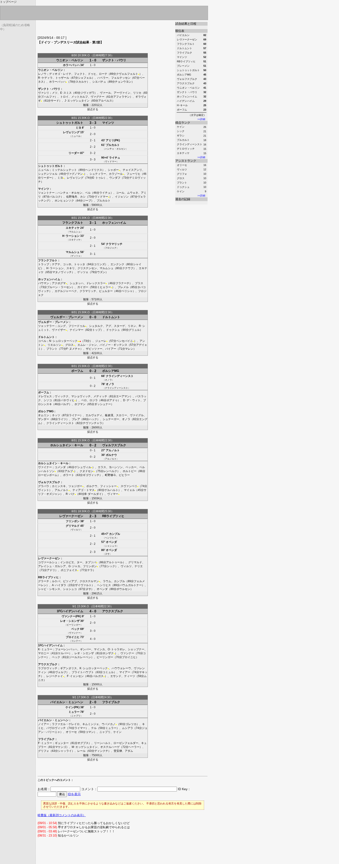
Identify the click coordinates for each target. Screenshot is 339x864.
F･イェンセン (75, 676)
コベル (42, 341)
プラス (139, 283)
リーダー (74, 153)
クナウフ (127, 268)
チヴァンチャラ (92, 423)
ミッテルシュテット (64, 170)
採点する (92, 109)
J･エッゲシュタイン (77, 100)
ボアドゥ (112, 400)
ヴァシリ (43, 92)
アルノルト (113, 450)
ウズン (101, 272)
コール (120, 192)
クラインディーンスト (189, 144)
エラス (102, 467)
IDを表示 (74, 794)
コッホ (67, 264)
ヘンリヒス (110, 537)
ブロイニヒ (73, 637)
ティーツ (129, 676)
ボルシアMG (110, 371)
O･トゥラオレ (116, 649)
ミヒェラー (104, 287)
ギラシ (180, 135)
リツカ (137, 92)
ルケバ (56, 581)
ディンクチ (101, 751)
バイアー (110, 348)
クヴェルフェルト (127, 73)
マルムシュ (74, 231)
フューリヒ (133, 173)
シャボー (113, 170)
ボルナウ (111, 455)
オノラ (108, 380)
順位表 (179, 31)
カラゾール (116, 173)
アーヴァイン (122, 92)
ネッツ (56, 415)
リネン (132, 326)
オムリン (43, 415)
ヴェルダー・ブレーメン (66, 317)
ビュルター (106, 291)
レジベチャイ (54, 676)
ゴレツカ (131, 724)
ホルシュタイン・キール (66, 445)
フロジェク (110, 248)
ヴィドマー (110, 161)
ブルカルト (183, 139)
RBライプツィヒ (113, 516)
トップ (96, 329)
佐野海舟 (71, 196)
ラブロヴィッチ (47, 668)
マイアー (124, 672)
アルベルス (105, 100)
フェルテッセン (121, 77)
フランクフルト (72, 222)
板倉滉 (109, 415)
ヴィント (43, 490)
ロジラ (93, 400)
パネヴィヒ (67, 400)
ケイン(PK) (72, 707)
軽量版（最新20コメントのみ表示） (62, 815)
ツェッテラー (46, 326)
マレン (129, 348)
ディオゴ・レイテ (60, 73)
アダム (129, 751)
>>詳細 (201, 119)
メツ (54, 92)
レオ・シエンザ (70, 621)
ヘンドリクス (94, 170)
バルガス (98, 676)
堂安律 (118, 751)
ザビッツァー (94, 348)
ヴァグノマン (74, 173)
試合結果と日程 (185, 23)
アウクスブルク (112, 611)
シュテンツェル (47, 173)
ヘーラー (134, 747)
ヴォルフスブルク (114, 445)
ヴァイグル (137, 415)
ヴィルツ (182, 169)
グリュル (134, 329)
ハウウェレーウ (121, 668)
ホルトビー (130, 471)
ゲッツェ (75, 256)
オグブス (83, 743)
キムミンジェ (90, 724)
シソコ (48, 400)
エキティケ (183, 153)
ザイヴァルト (83, 585)
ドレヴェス (45, 396)
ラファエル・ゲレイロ (66, 724)
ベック (75, 629)
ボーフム (77, 371)
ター (79, 562)
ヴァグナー (97, 96)
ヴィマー (112, 494)
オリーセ (182, 165)
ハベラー (102, 77)
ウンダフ (114, 177)
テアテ (56, 264)
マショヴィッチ (81, 396)
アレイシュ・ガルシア (52, 566)
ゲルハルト (111, 490)
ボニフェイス (69, 570)
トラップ (43, 264)
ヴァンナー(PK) (71, 616)
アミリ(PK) (113, 140)
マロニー (43, 653)
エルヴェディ (94, 415)
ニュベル (75, 136)
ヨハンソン (116, 467)
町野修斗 (110, 475)
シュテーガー (111, 419)
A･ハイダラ (59, 585)
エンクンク (117, 264)
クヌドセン (86, 471)
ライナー (74, 415)
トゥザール (62, 77)
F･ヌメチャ (73, 348)
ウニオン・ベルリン (69, 60)
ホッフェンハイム (114, 222)
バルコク (55, 196)
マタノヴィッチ (62, 272)
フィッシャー (108, 486)
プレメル (123, 287)
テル (94, 728)
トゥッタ (79, 264)
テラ (90, 570)
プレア (76, 419)
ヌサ (107, 554)
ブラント (182, 182)
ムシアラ (127, 728)
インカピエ (67, 562)
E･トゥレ (98, 177)
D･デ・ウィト (131, 400)
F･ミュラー (45, 743)
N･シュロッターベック (63, 341)
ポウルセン (123, 589)
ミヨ (78, 127)
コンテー (75, 641)
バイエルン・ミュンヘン (66, 702)
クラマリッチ (114, 244)
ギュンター (62, 743)
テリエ (138, 566)
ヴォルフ (60, 672)
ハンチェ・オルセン (115, 149)
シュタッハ (76, 283)
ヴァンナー (74, 633)
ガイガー (82, 287)
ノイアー (43, 724)
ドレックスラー (96, 283)
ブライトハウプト (83, 672)
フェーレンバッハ (66, 649)
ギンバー (85, 649)
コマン (90, 732)
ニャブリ (75, 715)
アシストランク (185, 161)
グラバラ (43, 486)
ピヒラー (124, 475)
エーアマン (123, 396)
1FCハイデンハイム (70, 611)
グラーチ (43, 581)
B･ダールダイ (93, 494)
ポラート (68, 475)
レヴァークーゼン (71, 516)
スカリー (121, 415)
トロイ (64, 96)
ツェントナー (46, 192)
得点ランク (182, 122)
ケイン (180, 126)
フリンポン (73, 521)
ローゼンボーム (47, 475)
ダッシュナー (102, 404)
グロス (180, 178)
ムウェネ (132, 192)
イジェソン (122, 196)
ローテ (103, 73)
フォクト (79, 73)
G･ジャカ (74, 566)
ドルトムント (111, 317)
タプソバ (90, 562)
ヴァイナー (45, 467)
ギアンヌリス (68, 668)
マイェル (129, 490)
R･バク (70, 494)
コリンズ (99, 264)
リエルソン (54, 344)
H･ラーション (71, 236)
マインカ (99, 649)
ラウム (107, 581)
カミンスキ (59, 486)
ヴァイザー (59, 329)
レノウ (42, 73)
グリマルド (73, 525)
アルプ (69, 471)
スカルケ (81, 81)
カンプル (114, 534)
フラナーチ (122, 283)
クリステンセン (87, 268)
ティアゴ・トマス (83, 490)
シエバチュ (99, 81)
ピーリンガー (73, 624)
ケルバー (63, 653)
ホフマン (80, 404)
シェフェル (85, 77)
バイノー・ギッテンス (113, 344)
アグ (108, 326)
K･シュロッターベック (94, 668)
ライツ (62, 419)
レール (81, 751)
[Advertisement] (92, 29)
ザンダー (43, 419)
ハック (93, 419)
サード (55, 100)
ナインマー (76, 329)
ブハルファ (48, 96)
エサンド (115, 676)
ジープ (87, 200)
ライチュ (114, 157)
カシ (83, 196)
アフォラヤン (121, 96)
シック (180, 131)
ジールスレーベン (80, 657)
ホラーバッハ (71, 65)
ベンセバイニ (124, 341)
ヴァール (105, 92)
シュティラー (97, 173)
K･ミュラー (45, 649)
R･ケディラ (45, 77)
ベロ (84, 400)
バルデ (65, 404)
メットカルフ (79, 96)
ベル (88, 192)
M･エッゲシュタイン (85, 747)
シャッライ (65, 751)
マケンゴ (60, 747)
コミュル (108, 672)
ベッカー (131, 467)
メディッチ (100, 396)
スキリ (70, 268)
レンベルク (110, 471)
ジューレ (100, 341)
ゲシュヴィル (82, 467)
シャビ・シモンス (49, 589)
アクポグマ (59, 283)
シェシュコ (110, 546)
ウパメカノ (109, 724)
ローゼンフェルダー (125, 743)
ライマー (80, 728)
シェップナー (136, 649)
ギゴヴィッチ (91, 475)
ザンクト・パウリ (114, 60)
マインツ (108, 122)
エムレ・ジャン (87, 344)
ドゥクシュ (183, 187)
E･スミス (66, 92)
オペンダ (111, 542)
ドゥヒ (92, 73)
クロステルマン (89, 581)
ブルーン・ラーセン (59, 287)
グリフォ (182, 173)
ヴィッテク (61, 396)
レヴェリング (71, 132)
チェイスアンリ (132, 170)
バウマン (43, 283)
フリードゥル (76, 326)
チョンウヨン (123, 81)
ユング (61, 326)
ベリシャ (127, 291)
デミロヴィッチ (186, 148)
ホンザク (108, 653)
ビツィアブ (70, 581)
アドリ (51, 570)
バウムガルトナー (131, 585)
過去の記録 (182, 199)
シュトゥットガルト (69, 122)
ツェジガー (75, 486)
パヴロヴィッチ (56, 728)
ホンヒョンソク (64, 200)
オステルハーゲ (110, 747)
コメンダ (60, 467)
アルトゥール (114, 562)
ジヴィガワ (87, 92)
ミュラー (74, 711)
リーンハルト (102, 743)
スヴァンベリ (129, 486)
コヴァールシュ (47, 562)
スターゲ (119, 326)
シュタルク (96, 326)
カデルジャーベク (66, 291)
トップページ (8, 1)
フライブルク (111, 702)
